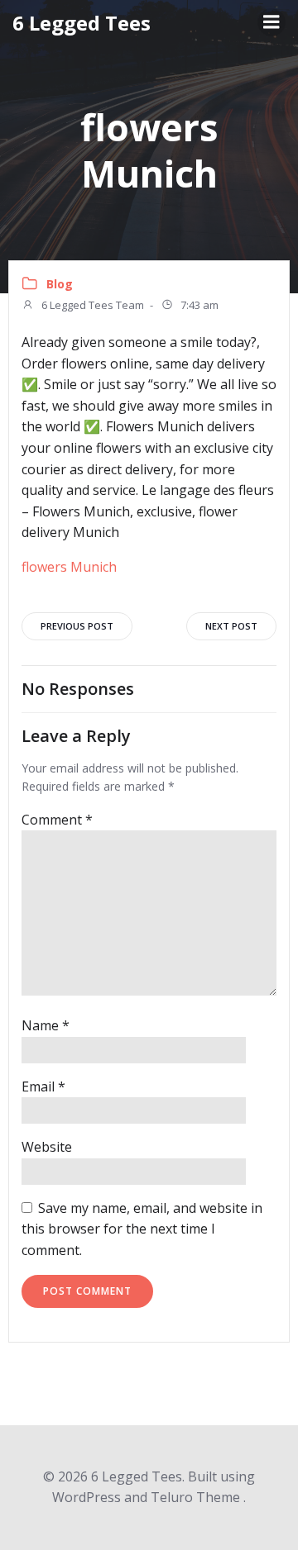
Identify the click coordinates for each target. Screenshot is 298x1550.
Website (47, 1147)
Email (43, 1086)
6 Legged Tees (81, 22)
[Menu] (271, 22)
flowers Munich (69, 567)
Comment (57, 820)
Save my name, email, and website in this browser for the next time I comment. (142, 1229)
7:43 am (198, 304)
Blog (59, 284)
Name (46, 1025)
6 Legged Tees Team (91, 304)
